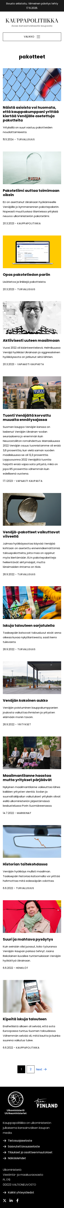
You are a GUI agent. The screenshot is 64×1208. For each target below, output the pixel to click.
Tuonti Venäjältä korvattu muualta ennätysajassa (27, 417)
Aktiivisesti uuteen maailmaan (31, 340)
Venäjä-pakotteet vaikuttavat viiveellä (31, 534)
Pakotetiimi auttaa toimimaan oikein (31, 192)
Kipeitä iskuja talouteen (25, 1019)
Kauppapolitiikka (29, 223)
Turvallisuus (26, 139)
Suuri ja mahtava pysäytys (28, 939)
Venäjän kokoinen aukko (25, 700)
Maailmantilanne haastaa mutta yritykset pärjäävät (27, 777)
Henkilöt (22, 968)
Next (39, 1069)
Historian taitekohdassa (25, 864)
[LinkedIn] (11, 1200)
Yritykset (24, 724)
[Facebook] (17, 1200)
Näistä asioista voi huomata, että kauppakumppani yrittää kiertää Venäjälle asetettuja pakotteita (31, 114)
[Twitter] (4, 1200)
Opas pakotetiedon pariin (26, 274)
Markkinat (24, 813)
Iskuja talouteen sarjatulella (29, 625)
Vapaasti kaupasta (30, 364)
